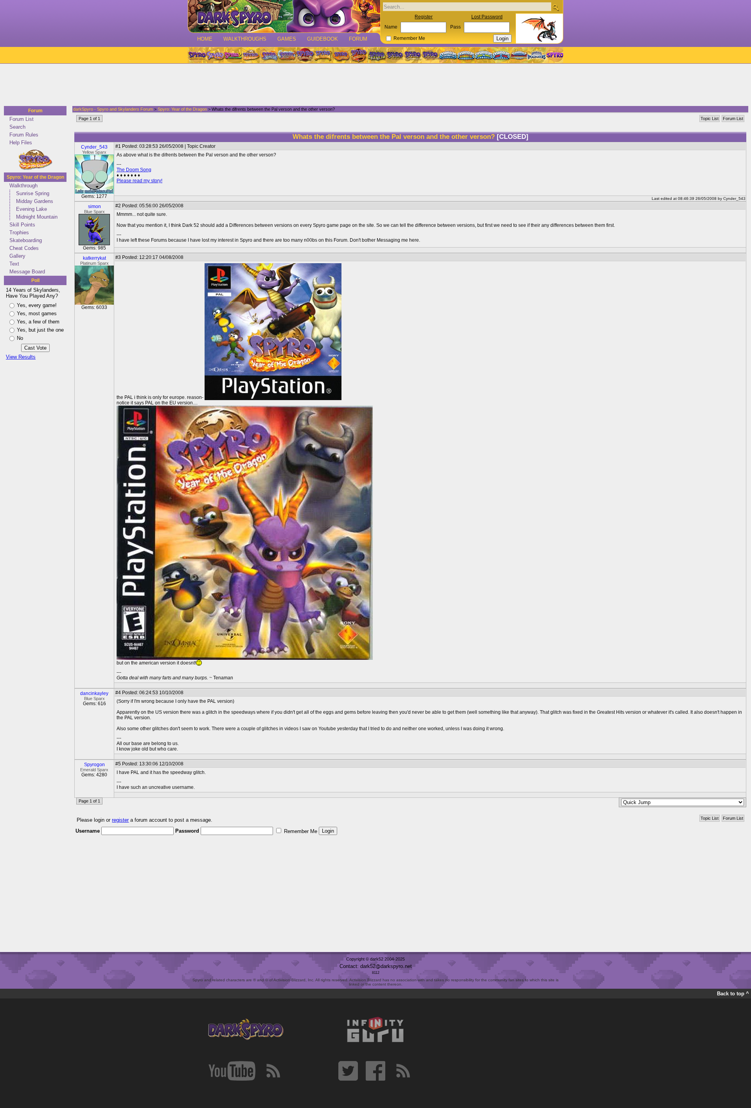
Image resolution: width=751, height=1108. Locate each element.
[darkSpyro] (246, 1029)
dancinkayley (94, 693)
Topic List (710, 118)
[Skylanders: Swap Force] (483, 55)
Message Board (27, 272)
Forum (358, 39)
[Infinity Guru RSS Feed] (403, 1071)
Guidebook (322, 39)
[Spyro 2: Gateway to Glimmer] (233, 55)
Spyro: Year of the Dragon (35, 177)
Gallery (17, 256)
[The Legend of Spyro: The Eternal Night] (413, 55)
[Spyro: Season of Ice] (269, 55)
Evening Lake (31, 209)
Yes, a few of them (38, 322)
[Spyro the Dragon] (215, 55)
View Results (21, 357)
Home (204, 39)
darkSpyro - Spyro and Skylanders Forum (113, 109)
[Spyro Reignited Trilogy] (197, 55)
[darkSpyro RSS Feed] (273, 1071)
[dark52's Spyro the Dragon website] (284, 16)
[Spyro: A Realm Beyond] (554, 55)
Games (286, 39)
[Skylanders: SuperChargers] (519, 55)
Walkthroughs (244, 39)
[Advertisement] (373, 85)
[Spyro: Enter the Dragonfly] (305, 55)
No (20, 338)
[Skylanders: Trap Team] (501, 55)
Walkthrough (23, 186)
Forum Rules (23, 135)
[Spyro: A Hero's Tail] (359, 55)
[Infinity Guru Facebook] (375, 1071)
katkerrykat (94, 258)
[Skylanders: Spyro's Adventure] (448, 55)
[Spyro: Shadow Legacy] (377, 55)
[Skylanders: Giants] (466, 55)
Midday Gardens (34, 201)
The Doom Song (134, 169)
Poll (35, 280)
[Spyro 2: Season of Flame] (287, 55)
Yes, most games (37, 313)
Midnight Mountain (36, 217)
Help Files (20, 142)
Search (17, 127)
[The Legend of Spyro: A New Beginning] (395, 55)
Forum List (21, 119)
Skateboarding (25, 240)
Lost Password (487, 16)
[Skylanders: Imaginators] (536, 55)
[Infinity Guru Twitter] (348, 1071)
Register (424, 16)
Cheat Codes (24, 248)
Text (14, 264)
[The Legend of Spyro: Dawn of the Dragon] (431, 55)
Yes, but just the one (40, 330)
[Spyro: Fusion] (341, 55)
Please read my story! (139, 180)
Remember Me (409, 38)
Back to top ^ (733, 994)
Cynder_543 (94, 147)
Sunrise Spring (32, 193)
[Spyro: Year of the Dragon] (251, 55)
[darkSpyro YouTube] (231, 1071)
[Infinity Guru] (375, 1029)
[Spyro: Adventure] (323, 55)
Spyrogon (94, 764)
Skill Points (22, 225)
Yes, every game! (37, 305)
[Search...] (556, 7)
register (120, 820)
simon (94, 206)
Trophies (19, 232)
